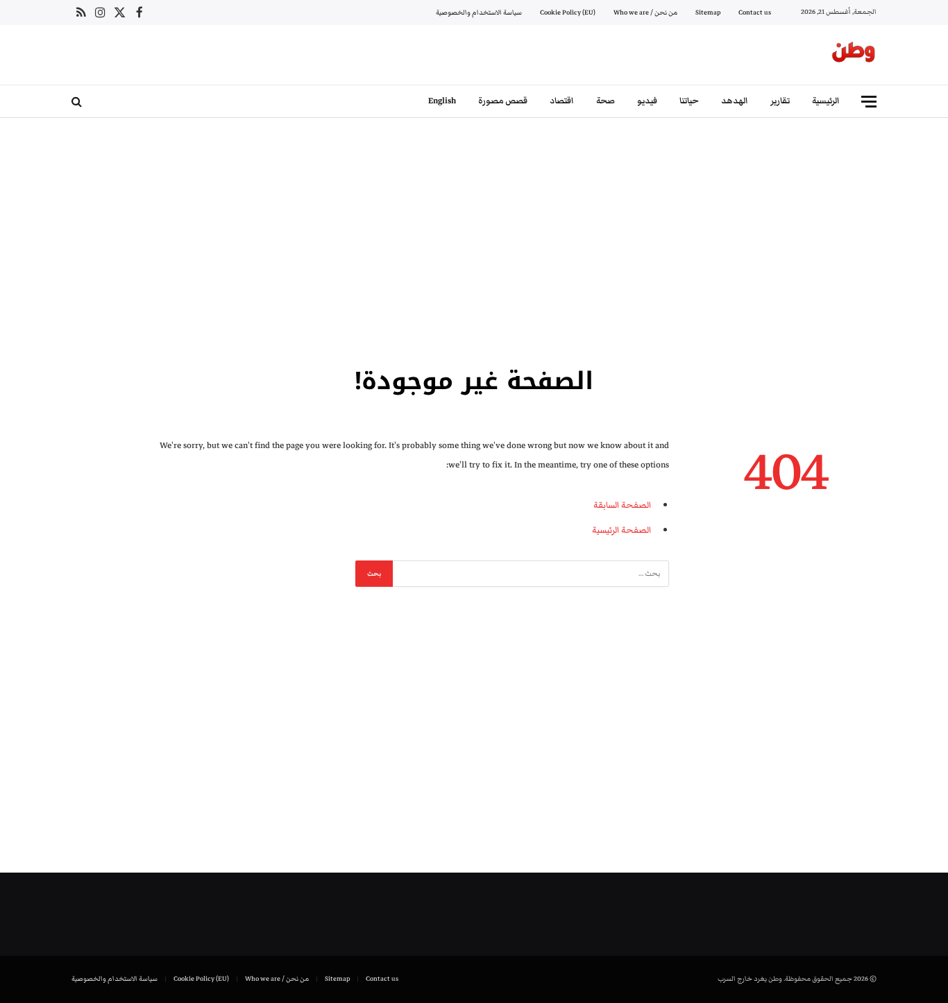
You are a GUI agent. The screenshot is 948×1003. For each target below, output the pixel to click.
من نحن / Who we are (645, 12)
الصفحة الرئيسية (621, 530)
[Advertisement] (474, 239)
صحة (605, 101)
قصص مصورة (502, 101)
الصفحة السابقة (622, 505)
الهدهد (734, 101)
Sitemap (707, 12)
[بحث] (78, 101)
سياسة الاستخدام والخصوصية (479, 12)
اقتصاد (562, 101)
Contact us (754, 12)
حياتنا (689, 101)
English (442, 101)
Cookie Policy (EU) (567, 12)
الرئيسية (826, 101)
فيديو (647, 101)
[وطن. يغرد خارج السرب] (854, 55)
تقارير (780, 101)
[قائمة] (869, 101)
